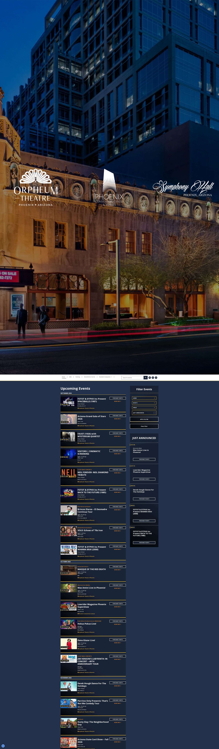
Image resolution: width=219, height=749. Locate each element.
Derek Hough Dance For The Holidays (143, 491)
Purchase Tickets (118, 398)
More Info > (117, 401)
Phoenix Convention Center (87, 613)
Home (63, 377)
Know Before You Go (89, 377)
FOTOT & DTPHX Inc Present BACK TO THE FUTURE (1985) (142, 533)
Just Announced (138, 412)
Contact (64, 378)
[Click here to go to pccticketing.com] (109, 187)
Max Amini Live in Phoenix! (141, 451)
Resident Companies (104, 377)
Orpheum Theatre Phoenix (86, 408)
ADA (70, 377)
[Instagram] (150, 377)
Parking (78, 377)
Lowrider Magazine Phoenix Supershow (141, 471)
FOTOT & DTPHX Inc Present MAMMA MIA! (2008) (142, 511)
